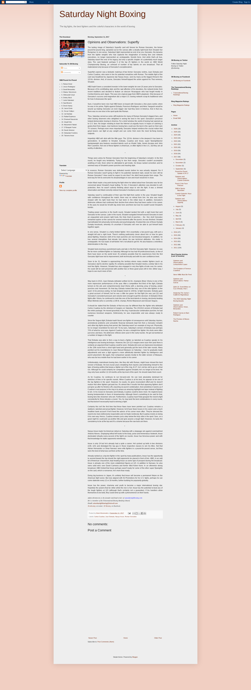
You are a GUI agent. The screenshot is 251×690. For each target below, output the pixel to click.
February (179, 225)
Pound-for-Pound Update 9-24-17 (181, 172)
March (178, 222)
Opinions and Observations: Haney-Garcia (181, 280)
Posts (65, 68)
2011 (176, 248)
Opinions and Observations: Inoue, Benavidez (180, 307)
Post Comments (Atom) (105, 642)
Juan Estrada (109, 516)
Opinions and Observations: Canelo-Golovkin (182, 178)
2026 (176, 129)
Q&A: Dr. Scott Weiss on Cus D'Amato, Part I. (182, 288)
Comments (67, 72)
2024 (176, 135)
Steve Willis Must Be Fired (182, 274)
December (179, 159)
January (179, 228)
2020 (176, 147)
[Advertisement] (125, 615)
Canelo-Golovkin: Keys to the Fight (183, 194)
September (180, 169)
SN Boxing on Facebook (181, 80)
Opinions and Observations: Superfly (181, 200)
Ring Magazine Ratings (181, 105)
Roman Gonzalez (131, 516)
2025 (176, 132)
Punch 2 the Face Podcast (181, 184)
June (178, 212)
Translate (68, 176)
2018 (176, 153)
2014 (176, 238)
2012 (176, 244)
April (177, 219)
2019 (176, 150)
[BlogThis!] (136, 513)
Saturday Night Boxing (102, 14)
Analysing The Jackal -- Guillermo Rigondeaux (181, 294)
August (178, 206)
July (177, 209)
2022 (176, 141)
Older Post (158, 638)
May (177, 216)
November (179, 162)
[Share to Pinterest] (144, 513)
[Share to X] (139, 513)
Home (125, 638)
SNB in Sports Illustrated (180, 189)
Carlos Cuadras (99, 516)
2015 (176, 235)
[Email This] (133, 513)
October (179, 166)
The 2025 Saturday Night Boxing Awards (182, 300)
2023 (176, 138)
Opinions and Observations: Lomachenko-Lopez (180, 262)
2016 (176, 232)
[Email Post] (129, 513)
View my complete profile (68, 190)
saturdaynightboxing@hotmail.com (105, 503)
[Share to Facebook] (142, 513)
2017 (176, 157)
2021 (176, 144)
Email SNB (177, 118)
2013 (176, 241)
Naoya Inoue (119, 516)
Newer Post (92, 638)
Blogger (135, 657)
